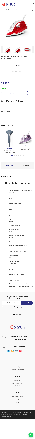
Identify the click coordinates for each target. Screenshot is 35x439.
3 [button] (16, 155)
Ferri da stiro (15, 70)
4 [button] (18, 155)
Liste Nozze (17, 364)
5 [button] (20, 155)
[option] (17, 26)
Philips (18, 65)
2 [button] (14, 155)
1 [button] (12, 155)
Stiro (22, 70)
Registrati (17, 399)
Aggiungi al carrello (15, 93)
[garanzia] (14, 108)
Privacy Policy (17, 380)
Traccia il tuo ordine (17, 396)
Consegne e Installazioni (17, 369)
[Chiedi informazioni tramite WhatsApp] (30, 434)
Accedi (17, 402)
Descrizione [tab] (9, 166)
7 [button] (23, 155)
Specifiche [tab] (25, 166)
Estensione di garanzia (17, 367)
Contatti (17, 386)
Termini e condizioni (17, 383)
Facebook (18, 314)
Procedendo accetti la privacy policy (15, 307)
